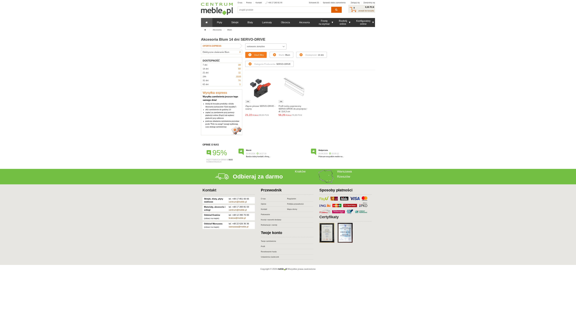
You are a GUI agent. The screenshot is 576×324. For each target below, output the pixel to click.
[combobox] (265, 47)
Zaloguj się (355, 3)
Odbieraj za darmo (258, 176)
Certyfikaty (329, 217)
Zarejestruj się (369, 3)
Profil (263, 246)
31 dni (222, 80)
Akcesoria (304, 22)
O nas (240, 3)
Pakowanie (265, 214)
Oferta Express (212, 46)
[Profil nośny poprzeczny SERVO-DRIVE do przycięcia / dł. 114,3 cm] (293, 88)
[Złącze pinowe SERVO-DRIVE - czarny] (260, 88)
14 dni (222, 69)
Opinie (263, 204)
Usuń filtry (259, 55)
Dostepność (211, 60)
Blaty (250, 22)
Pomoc (249, 3)
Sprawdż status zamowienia (334, 3)
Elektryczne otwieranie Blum (222, 52)
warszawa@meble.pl (238, 226)
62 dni (222, 84)
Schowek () (314, 3)
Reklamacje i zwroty (269, 225)
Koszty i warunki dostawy (271, 220)
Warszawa (344, 171)
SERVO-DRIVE (272, 64)
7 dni (222, 65)
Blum (284, 55)
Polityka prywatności (295, 204)
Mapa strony (292, 209)
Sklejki (234, 22)
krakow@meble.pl (237, 218)
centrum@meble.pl (238, 202)
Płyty (219, 22)
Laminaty (267, 22)
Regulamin (291, 199)
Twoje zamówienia (268, 241)
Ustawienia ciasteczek (270, 257)
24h (222, 76)
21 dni (222, 72)
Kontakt (259, 3)
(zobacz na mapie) (211, 218)
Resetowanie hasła (269, 252)
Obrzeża (285, 22)
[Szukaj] (336, 10)
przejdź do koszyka (366, 11)
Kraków (300, 171)
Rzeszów (343, 176)
